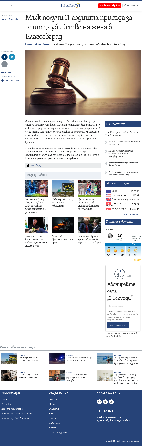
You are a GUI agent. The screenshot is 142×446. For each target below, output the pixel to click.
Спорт (52, 428)
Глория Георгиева (9, 19)
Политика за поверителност (16, 414)
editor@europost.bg (112, 417)
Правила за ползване (12, 409)
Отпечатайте (11, 81)
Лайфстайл (55, 423)
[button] (11, 5)
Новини (37, 44)
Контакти (7, 404)
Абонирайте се (131, 5)
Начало (28, 44)
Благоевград (35, 165)
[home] (71, 5)
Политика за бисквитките (15, 418)
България (47, 44)
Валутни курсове (58, 433)
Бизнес (52, 418)
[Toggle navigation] (3, 5)
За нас (4, 399)
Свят (52, 414)
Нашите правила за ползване (120, 333)
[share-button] (4, 57)
